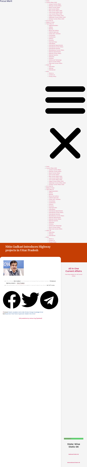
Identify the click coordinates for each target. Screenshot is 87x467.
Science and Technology (55, 60)
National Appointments (55, 51)
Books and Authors (54, 30)
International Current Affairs (56, 47)
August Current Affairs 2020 (56, 15)
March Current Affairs (54, 7)
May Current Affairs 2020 (55, 10)
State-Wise (52, 66)
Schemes (51, 58)
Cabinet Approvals (54, 32)
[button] (65, 121)
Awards (51, 27)
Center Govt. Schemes (54, 33)
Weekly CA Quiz (50, 22)
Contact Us (52, 74)
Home (47, 1)
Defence (51, 38)
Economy (51, 40)
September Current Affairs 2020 (57, 17)
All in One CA (49, 20)
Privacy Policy (52, 76)
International (52, 70)
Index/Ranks (52, 43)
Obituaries (51, 56)
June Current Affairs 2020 (55, 12)
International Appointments (56, 45)
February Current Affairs (55, 5)
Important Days (53, 42)
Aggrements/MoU (53, 25)
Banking (51, 28)
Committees (52, 35)
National (51, 68)
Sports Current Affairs (54, 61)
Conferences (52, 37)
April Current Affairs (54, 9)
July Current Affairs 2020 (55, 14)
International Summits (54, 48)
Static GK (48, 65)
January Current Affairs (55, 4)
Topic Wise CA (50, 24)
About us (51, 73)
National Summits (53, 55)
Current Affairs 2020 (51, 2)
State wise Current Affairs (55, 63)
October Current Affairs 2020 (56, 19)
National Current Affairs (55, 53)
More (47, 71)
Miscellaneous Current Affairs (56, 50)
